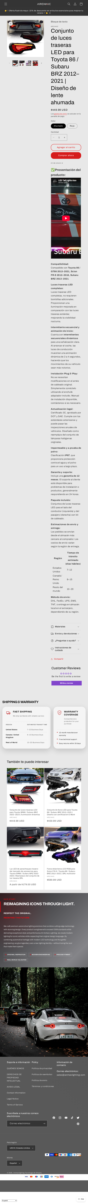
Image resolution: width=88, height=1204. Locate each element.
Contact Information (16, 1093)
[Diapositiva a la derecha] (41, 63)
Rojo (72, 126)
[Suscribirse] (44, 1123)
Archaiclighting (19, 1173)
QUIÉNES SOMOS (15, 1068)
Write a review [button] (66, 683)
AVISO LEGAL (13, 1087)
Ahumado (58, 126)
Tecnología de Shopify (33, 1173)
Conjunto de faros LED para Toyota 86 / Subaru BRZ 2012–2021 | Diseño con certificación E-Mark (62, 812)
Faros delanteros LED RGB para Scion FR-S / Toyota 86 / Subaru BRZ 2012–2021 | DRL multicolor (61, 871)
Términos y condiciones (43, 1086)
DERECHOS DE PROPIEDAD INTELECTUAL (14, 1077)
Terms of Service (15, 1105)
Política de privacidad (42, 1068)
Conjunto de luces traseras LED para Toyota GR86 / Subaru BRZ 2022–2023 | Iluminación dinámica (25, 812)
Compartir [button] (58, 659)
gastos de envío (60, 114)
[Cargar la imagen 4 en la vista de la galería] (35, 63)
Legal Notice (13, 1099)
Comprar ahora (66, 155)
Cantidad (55, 132)
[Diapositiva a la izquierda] (9, 63)
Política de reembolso (42, 1074)
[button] (6, 4)
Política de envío (39, 1080)
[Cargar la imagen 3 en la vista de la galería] (28, 63)
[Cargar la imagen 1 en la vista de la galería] (15, 63)
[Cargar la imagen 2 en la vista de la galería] (22, 63)
